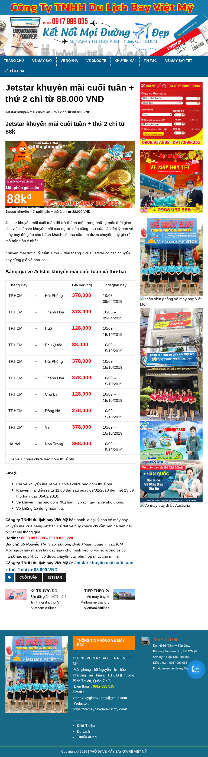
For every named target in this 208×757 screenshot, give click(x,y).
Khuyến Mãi (125, 61)
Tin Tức (150, 61)
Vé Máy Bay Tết (178, 61)
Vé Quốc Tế (96, 61)
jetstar (54, 577)
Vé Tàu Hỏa (14, 71)
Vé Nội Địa (69, 61)
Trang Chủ (14, 61)
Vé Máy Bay (42, 61)
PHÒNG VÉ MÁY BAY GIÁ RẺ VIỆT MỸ (118, 751)
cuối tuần (29, 577)
